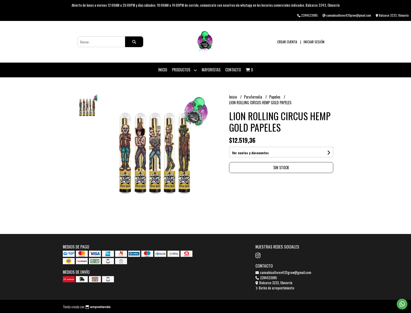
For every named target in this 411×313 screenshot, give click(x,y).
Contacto (233, 70)
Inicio (162, 70)
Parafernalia (253, 97)
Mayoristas (211, 70)
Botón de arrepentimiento (276, 287)
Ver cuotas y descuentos (250, 152)
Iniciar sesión (313, 41)
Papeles (275, 97)
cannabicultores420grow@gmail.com (285, 272)
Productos (181, 70)
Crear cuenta (287, 41)
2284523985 (268, 277)
